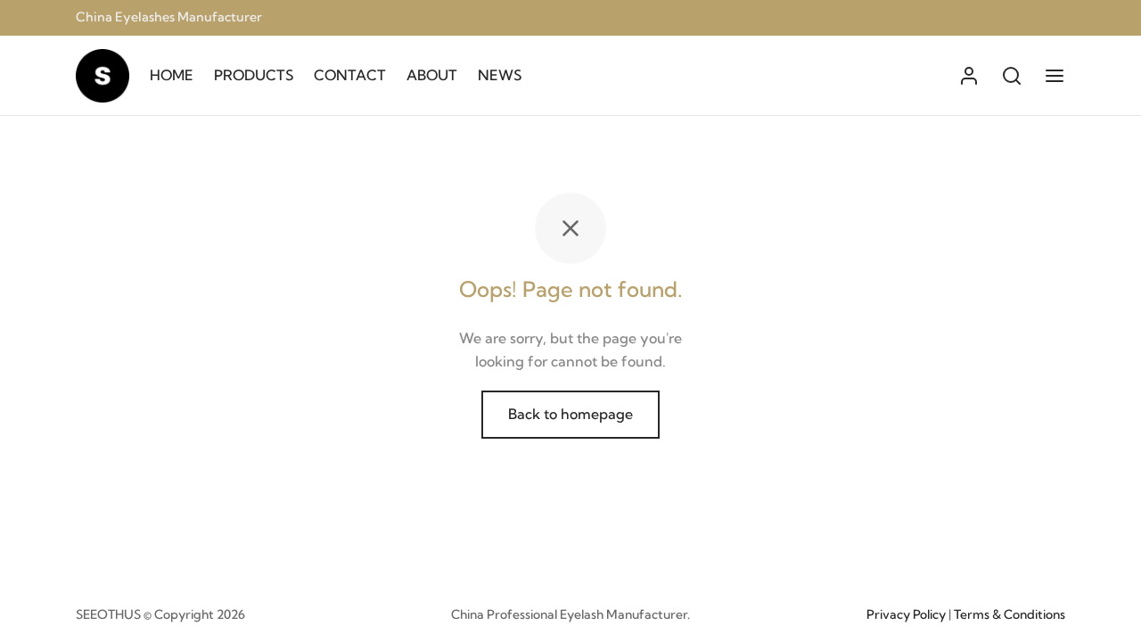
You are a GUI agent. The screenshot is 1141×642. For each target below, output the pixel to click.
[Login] (969, 75)
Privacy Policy (906, 614)
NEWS (499, 75)
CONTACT (350, 75)
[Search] (1011, 75)
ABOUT (431, 75)
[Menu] (1054, 76)
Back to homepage (570, 414)
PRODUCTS (253, 75)
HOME (171, 75)
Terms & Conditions (1009, 614)
